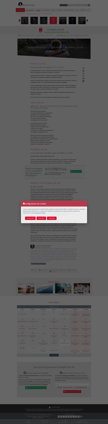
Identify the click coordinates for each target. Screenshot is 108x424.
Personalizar (41, 218)
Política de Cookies (40, 213)
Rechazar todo (30, 218)
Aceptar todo (52, 218)
